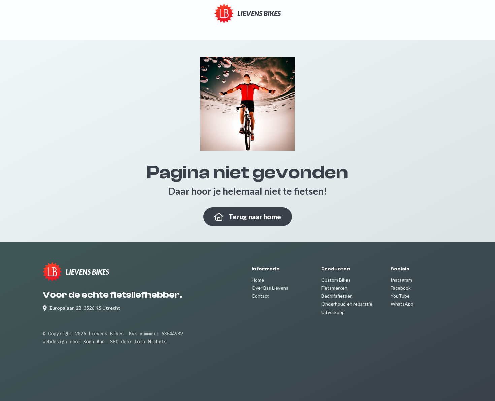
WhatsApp (402, 304)
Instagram (401, 280)
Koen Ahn (94, 342)
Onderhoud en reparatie (346, 304)
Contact (260, 296)
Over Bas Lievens (270, 288)
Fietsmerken (334, 288)
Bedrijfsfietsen (337, 296)
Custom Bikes (336, 280)
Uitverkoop (333, 312)
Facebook (401, 288)
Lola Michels (150, 342)
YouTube (400, 296)
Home (258, 280)
